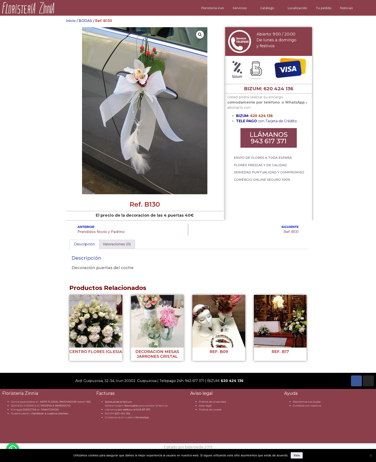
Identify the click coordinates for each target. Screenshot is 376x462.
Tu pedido (323, 8)
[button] (200, 34)
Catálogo (267, 8)
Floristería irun (212, 8)
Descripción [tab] (84, 244)
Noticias (346, 8)
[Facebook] (356, 380)
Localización (297, 8)
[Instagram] (368, 380)
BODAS (85, 21)
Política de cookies (210, 409)
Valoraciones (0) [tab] (117, 244)
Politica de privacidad (212, 401)
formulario (131, 405)
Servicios (240, 8)
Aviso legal (205, 405)
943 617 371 (143, 409)
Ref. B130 (144, 204)
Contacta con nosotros (307, 405)
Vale (297, 455)
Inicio (71, 21)
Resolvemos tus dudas (307, 401)
